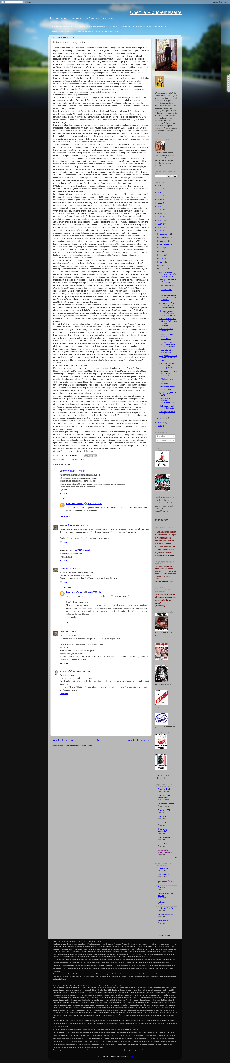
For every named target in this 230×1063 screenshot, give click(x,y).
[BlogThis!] (88, 455)
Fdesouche (163, 868)
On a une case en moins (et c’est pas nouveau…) (167, 313)
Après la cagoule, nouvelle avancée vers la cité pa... (167, 274)
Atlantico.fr (163, 921)
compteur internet (162, 935)
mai (162, 258)
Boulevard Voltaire (166, 881)
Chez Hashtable (165, 789)
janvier (163, 418)
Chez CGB (162, 844)
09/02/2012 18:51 (73, 569)
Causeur (161, 887)
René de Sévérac (67, 671)
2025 (160, 189)
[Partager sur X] (90, 455)
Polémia (161, 902)
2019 (160, 206)
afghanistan (66, 459)
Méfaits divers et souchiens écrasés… (166, 381)
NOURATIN (64, 471)
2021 (160, 199)
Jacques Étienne (67, 525)
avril (162, 262)
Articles (161, 436)
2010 (160, 426)
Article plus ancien (138, 740)
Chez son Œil (164, 810)
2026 (160, 185)
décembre (164, 234)
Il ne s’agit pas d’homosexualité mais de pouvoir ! (167, 344)
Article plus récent (63, 740)
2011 (160, 423)
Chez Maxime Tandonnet (164, 796)
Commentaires (164, 441)
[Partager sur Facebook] (93, 455)
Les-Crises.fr (163, 875)
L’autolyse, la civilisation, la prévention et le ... (168, 400)
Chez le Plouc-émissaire (156, 12)
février (163, 269)
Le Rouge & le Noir (166, 908)
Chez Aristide (164, 837)
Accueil (101, 740)
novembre (164, 237)
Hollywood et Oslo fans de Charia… (167, 407)
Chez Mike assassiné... (163, 830)
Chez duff (162, 816)
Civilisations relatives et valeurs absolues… (168, 373)
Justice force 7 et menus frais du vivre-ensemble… (167, 305)
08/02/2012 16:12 (77, 471)
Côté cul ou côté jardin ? (166, 330)
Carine (62, 569)
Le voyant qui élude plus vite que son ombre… (167, 297)
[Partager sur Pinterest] (96, 455)
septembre (165, 244)
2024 (160, 192)
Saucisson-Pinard (166, 804)
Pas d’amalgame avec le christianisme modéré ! (166, 288)
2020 (160, 203)
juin (161, 255)
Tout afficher (173, 857)
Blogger (129, 1056)
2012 (160, 231)
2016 (160, 217)
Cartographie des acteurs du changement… (166, 365)
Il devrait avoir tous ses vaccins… (167, 351)
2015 (160, 220)
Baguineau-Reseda (75, 504)
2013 (160, 227)
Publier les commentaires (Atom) (79, 746)
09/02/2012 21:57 (73, 632)
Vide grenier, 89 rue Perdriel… (167, 281)
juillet (162, 251)
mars (162, 265)
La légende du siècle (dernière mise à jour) (168, 358)
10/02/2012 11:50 (83, 671)
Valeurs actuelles (165, 915)
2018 (160, 210)
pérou (83, 459)
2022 (160, 196)
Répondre (64, 494)
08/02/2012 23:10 (82, 550)
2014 (160, 224)
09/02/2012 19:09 (95, 592)
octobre (163, 241)
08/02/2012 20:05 (95, 504)
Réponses (66, 499)
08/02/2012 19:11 (83, 525)
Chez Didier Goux (166, 823)
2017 (160, 213)
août (162, 248)
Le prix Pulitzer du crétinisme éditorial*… (167, 336)
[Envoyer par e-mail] (85, 455)
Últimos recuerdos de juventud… (167, 388)
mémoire (76, 459)
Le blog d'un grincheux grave (165, 851)
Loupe (229, 90)
